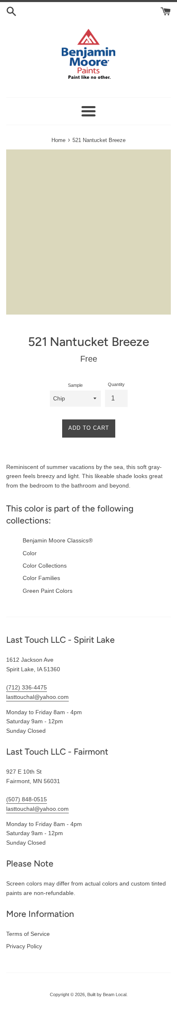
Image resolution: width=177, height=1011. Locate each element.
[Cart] (166, 10)
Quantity (116, 384)
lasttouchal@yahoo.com (37, 697)
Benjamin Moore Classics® (58, 540)
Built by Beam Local (106, 994)
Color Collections (45, 565)
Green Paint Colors (47, 590)
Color (30, 553)
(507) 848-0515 (26, 799)
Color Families (41, 578)
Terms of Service (28, 933)
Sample (75, 385)
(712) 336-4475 (26, 687)
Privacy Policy (24, 946)
